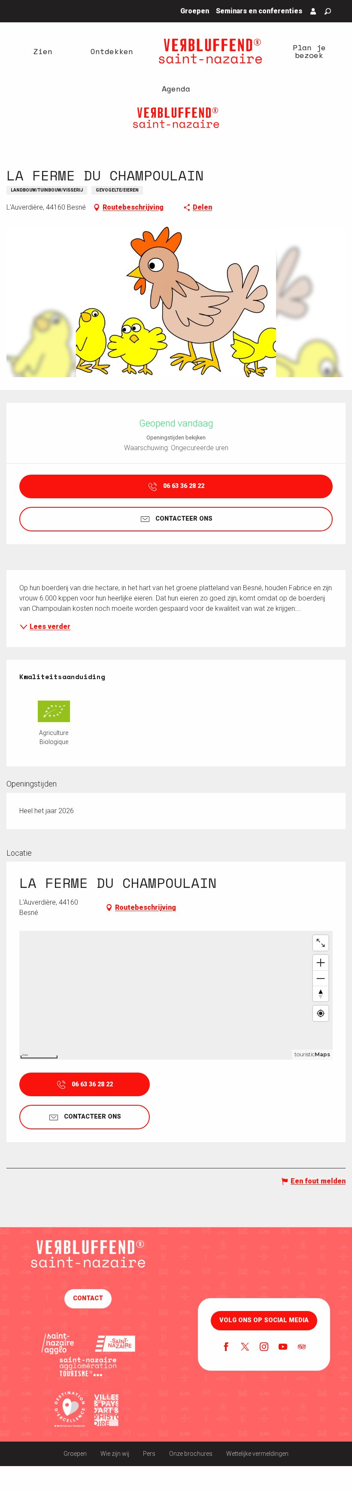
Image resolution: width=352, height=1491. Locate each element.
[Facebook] (226, 1347)
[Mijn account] (313, 11)
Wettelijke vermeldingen (257, 1453)
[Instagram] (264, 1347)
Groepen (75, 1453)
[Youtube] (282, 1347)
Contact (88, 1298)
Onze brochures (190, 1453)
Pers (149, 1453)
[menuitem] (43, 51)
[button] (327, 11)
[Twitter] (245, 1347)
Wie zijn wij (114, 1453)
